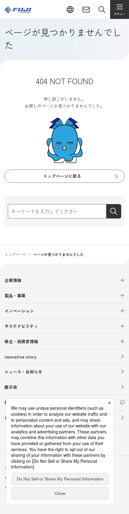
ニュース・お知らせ (23, 372)
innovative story (20, 357)
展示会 (10, 387)
